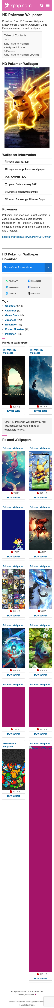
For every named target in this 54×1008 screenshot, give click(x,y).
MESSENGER (36, 281)
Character (11, 306)
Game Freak (12, 315)
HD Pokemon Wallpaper (17, 43)
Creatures (11, 310)
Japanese (11, 320)
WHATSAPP (13, 281)
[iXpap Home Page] (18, 5)
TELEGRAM (13, 287)
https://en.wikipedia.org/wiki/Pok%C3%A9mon (26, 236)
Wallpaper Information (16, 47)
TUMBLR (12, 293)
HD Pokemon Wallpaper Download (22, 54)
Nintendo (10, 324)
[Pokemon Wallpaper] (13, 471)
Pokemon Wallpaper (13, 448)
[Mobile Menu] (48, 5)
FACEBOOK (35, 287)
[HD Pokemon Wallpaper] (27, 107)
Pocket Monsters (15, 329)
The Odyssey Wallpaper (9, 351)
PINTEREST (35, 293)
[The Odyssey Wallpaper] (13, 380)
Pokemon (10, 50)
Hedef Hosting (26, 1001)
